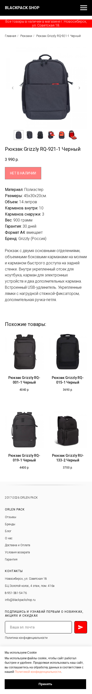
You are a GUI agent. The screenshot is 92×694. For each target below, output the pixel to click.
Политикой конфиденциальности (38, 672)
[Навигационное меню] (83, 7)
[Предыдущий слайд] (13, 88)
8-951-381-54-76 (16, 593)
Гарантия (11, 559)
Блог (8, 531)
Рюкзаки (26, 36)
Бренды (10, 524)
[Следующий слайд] (79, 88)
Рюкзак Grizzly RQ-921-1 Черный (58, 36)
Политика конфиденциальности (26, 638)
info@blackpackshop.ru (20, 600)
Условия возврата (17, 552)
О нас (9, 538)
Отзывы (10, 517)
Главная (10, 36)
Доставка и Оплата (17, 545)
